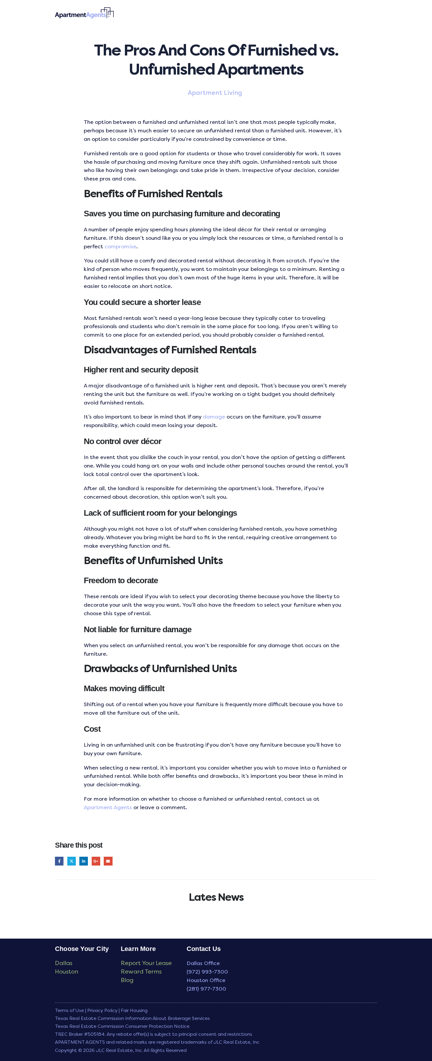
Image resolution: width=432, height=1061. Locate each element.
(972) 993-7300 (207, 972)
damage (214, 417)
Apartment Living (215, 92)
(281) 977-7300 (206, 989)
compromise (120, 246)
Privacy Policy (102, 1010)
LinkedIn (83, 861)
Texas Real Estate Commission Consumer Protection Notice (122, 1026)
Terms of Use (69, 1010)
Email (108, 861)
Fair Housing (134, 1010)
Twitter (71, 861)
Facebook (59, 861)
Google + (96, 861)
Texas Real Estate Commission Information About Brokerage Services (132, 1018)
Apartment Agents (108, 807)
